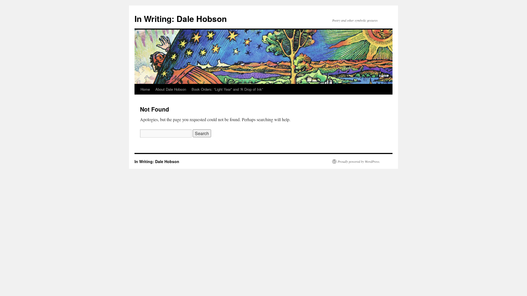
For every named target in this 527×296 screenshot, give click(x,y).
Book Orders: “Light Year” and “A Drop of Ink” (227, 89)
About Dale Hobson (170, 89)
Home (145, 89)
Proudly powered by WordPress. (359, 161)
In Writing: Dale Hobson (180, 18)
